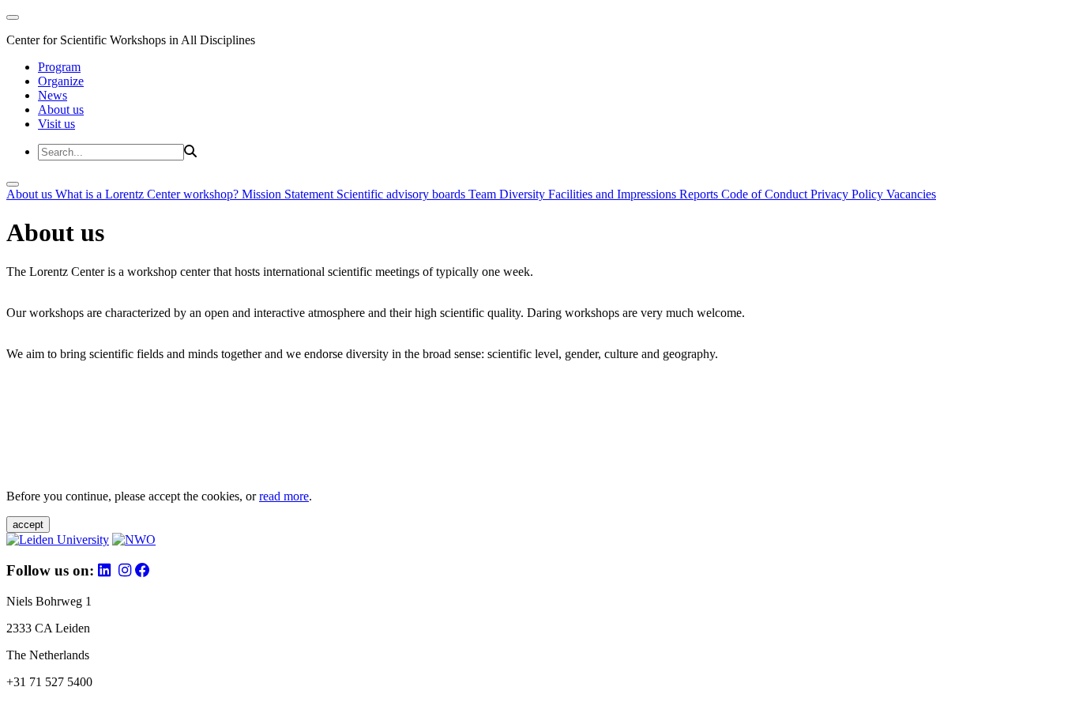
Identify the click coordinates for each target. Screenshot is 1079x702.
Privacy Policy (848, 194)
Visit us (56, 123)
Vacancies (911, 194)
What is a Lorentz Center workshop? (148, 194)
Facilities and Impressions (613, 194)
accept (28, 524)
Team (483, 194)
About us (61, 109)
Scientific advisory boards (402, 194)
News (52, 95)
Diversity (523, 194)
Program (59, 67)
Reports (700, 194)
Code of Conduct (765, 194)
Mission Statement (289, 194)
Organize (61, 81)
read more (284, 496)
